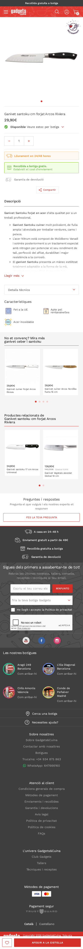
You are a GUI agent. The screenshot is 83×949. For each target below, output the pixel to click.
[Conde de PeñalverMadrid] (48, 692)
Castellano (46, 924)
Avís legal (41, 814)
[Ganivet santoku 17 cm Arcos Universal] (22, 453)
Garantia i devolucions (41, 808)
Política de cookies (41, 827)
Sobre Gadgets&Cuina (41, 740)
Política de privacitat (58, 609)
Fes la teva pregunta (41, 517)
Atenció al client (41, 783)
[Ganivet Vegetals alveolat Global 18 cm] (60, 455)
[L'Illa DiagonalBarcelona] (48, 669)
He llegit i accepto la (44, 609)
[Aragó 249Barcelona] (9, 669)
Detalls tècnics (19, 290)
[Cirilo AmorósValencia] (9, 692)
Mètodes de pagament (41, 795)
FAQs (41, 833)
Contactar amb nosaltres (41, 746)
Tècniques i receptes (41, 869)
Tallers (41, 863)
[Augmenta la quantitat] (28, 141)
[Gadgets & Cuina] (18, 14)
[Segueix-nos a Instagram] (57, 640)
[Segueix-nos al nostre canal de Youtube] (26, 640)
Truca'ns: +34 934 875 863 (41, 759)
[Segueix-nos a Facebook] (41, 640)
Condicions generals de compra (42, 788)
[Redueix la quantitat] (9, 141)
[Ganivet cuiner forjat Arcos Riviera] (22, 372)
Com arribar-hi (27, 673)
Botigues (41, 752)
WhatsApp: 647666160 (43, 765)
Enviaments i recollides (41, 801)
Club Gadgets (41, 856)
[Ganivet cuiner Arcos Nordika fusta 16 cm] (60, 372)
